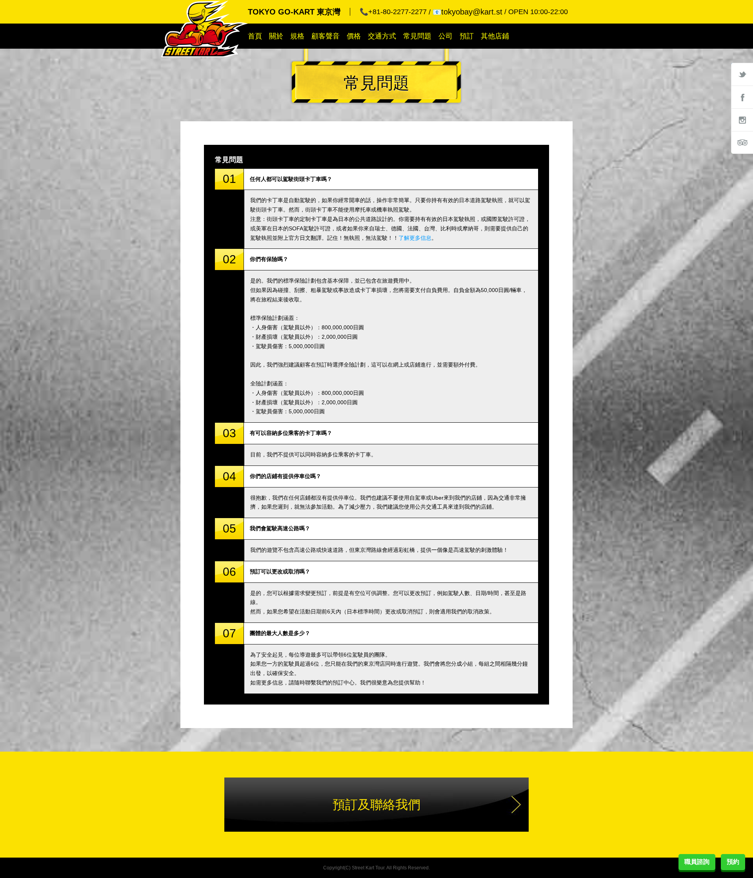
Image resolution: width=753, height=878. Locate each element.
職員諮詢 (696, 861)
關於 (276, 36)
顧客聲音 (325, 36)
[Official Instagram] (742, 119)
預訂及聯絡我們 (376, 805)
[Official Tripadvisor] (742, 142)
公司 (445, 36)
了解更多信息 (414, 238)
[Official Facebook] (742, 97)
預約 (733, 861)
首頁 (255, 36)
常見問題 (417, 36)
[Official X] (742, 74)
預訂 (467, 36)
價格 (354, 36)
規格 (297, 36)
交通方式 (382, 36)
